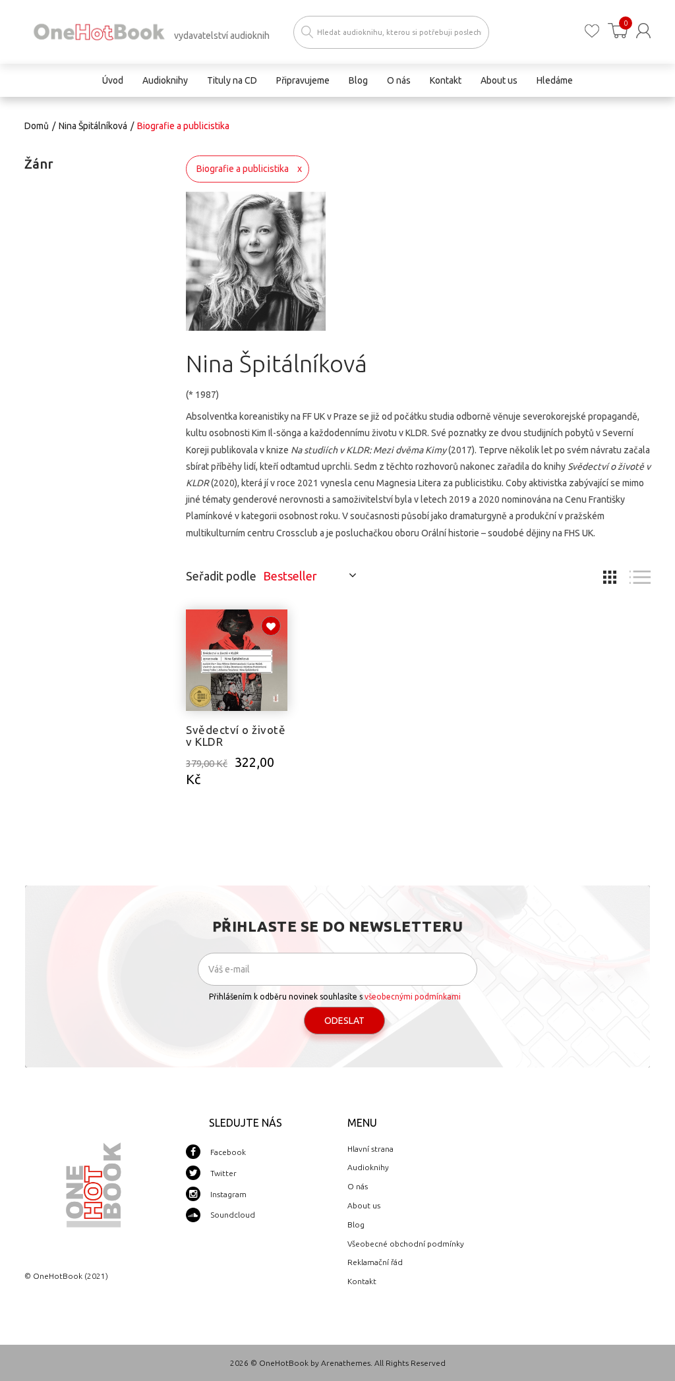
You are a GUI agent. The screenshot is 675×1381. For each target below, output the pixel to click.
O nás (357, 1186)
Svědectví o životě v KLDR (235, 735)
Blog (356, 1224)
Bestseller (290, 575)
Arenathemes (345, 1363)
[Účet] (643, 30)
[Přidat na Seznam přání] (271, 626)
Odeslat (344, 1020)
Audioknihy (368, 1167)
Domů (36, 126)
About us (363, 1205)
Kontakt (361, 1281)
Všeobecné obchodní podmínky (405, 1243)
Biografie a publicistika (242, 168)
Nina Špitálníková (93, 126)
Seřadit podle (221, 575)
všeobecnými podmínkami (413, 996)
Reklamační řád (375, 1262)
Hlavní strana (370, 1148)
